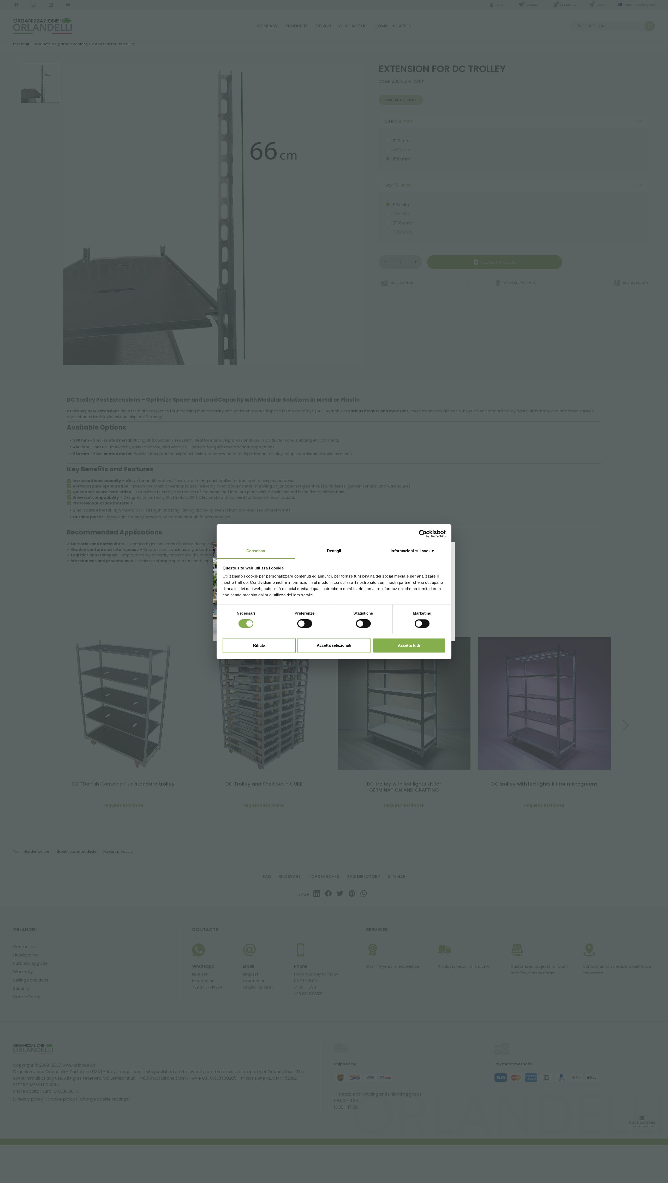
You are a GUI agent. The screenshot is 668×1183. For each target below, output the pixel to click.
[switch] (304, 623)
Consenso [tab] (255, 551)
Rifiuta (259, 645)
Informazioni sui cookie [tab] (412, 551)
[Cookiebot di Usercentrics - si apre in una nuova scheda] (423, 534)
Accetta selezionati (334, 645)
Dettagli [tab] (334, 551)
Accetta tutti (409, 645)
